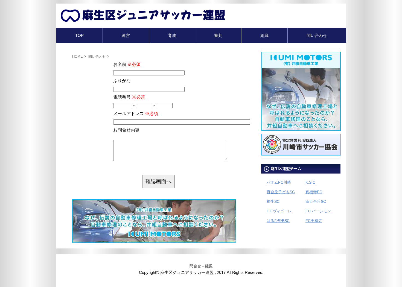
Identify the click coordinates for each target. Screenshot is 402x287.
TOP (79, 35)
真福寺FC (313, 192)
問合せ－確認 (201, 266)
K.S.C (310, 182)
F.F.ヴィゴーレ (279, 211)
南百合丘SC (315, 201)
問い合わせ (317, 35)
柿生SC (273, 201)
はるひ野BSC (278, 220)
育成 (172, 35)
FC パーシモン (318, 211)
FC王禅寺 (313, 220)
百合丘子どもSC (281, 192)
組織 (264, 35)
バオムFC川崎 (279, 182)
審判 (218, 35)
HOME (77, 56)
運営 (126, 35)
